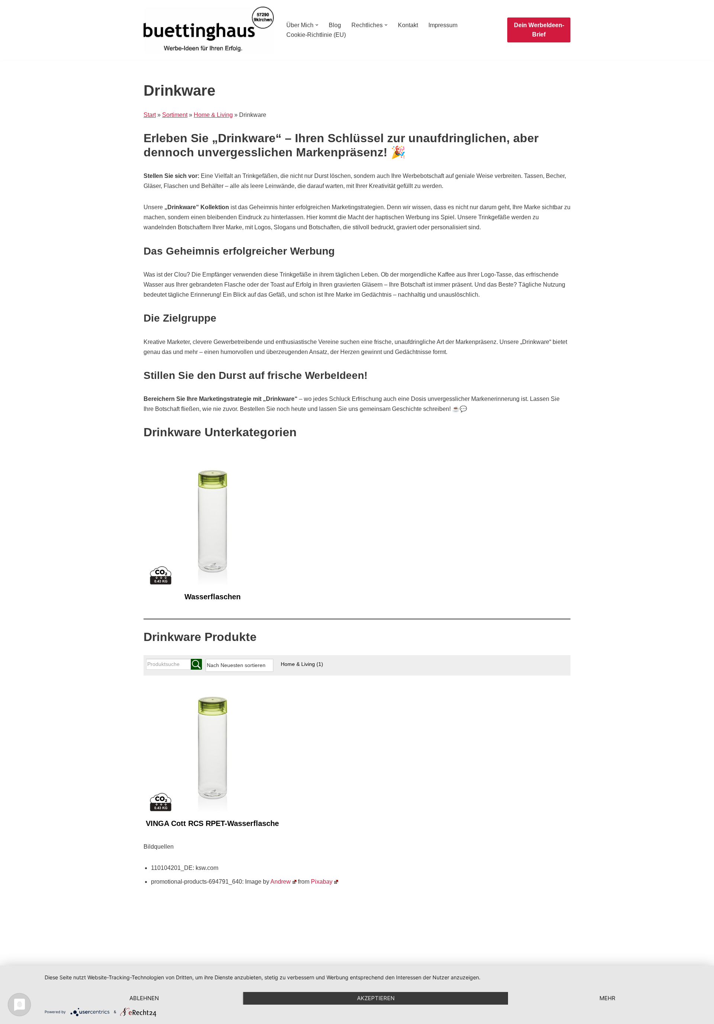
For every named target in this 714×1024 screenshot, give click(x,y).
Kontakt (408, 25)
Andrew (280, 881)
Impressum (442, 25)
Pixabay (321, 881)
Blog (335, 25)
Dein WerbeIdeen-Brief (539, 30)
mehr (607, 998)
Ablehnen (144, 998)
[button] (316, 24)
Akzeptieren (376, 998)
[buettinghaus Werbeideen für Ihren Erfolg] (209, 30)
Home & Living (302, 664)
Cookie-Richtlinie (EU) (316, 35)
